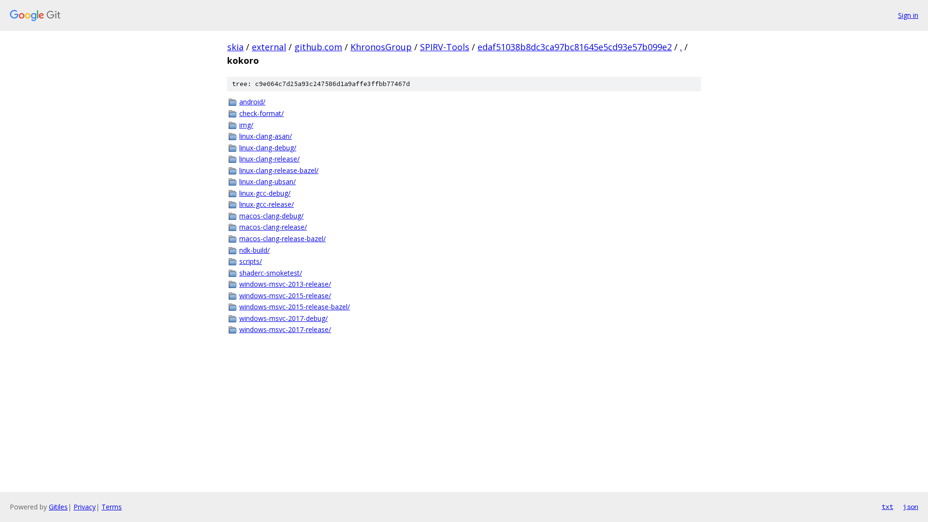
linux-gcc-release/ (266, 204)
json (910, 506)
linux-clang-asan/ (265, 136)
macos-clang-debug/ (271, 215)
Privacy (84, 506)
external (269, 47)
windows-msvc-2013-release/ (285, 284)
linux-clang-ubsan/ (267, 181)
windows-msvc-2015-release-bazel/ (294, 306)
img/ (246, 125)
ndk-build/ (254, 250)
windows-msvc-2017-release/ (285, 329)
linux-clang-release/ (269, 158)
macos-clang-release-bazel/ (282, 238)
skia (235, 47)
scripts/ (250, 261)
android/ (252, 101)
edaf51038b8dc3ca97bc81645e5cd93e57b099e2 (575, 47)
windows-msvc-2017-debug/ (283, 318)
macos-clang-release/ (273, 227)
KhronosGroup (381, 47)
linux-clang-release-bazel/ (279, 170)
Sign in (908, 15)
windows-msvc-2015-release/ (285, 295)
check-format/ (261, 113)
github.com (318, 47)
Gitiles (58, 506)
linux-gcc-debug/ (264, 193)
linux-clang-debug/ (267, 147)
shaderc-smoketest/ (270, 272)
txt (887, 506)
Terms (112, 506)
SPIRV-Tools (444, 47)
